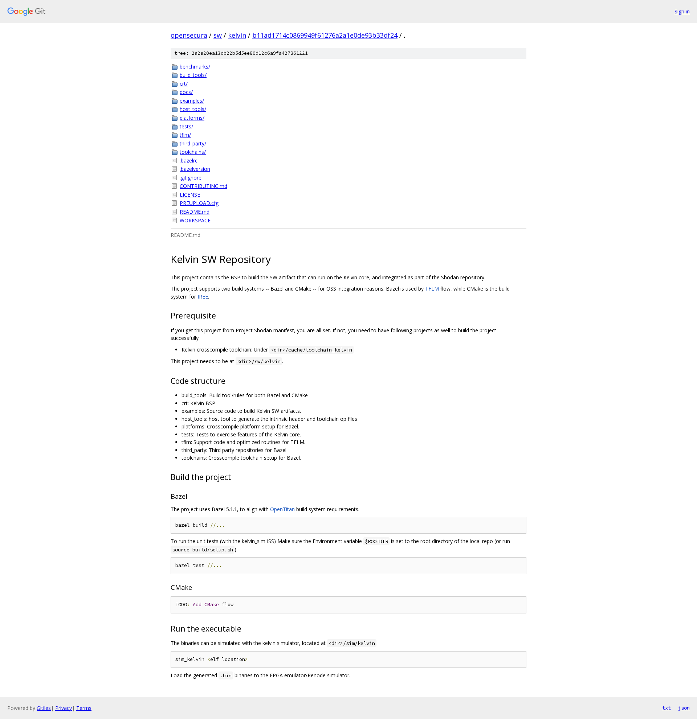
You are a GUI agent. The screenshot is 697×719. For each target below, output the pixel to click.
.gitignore (190, 177)
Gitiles (44, 707)
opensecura (189, 35)
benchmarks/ (195, 66)
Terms (83, 707)
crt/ (184, 83)
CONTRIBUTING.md (203, 185)
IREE (202, 296)
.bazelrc (188, 160)
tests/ (186, 126)
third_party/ (193, 143)
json (684, 707)
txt (666, 707)
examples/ (192, 100)
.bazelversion (195, 168)
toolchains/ (193, 151)
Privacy (63, 707)
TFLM (432, 288)
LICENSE (190, 194)
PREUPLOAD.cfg (199, 203)
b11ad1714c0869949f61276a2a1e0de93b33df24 (325, 35)
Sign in (682, 11)
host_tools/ (193, 109)
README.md (194, 211)
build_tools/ (193, 74)
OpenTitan (282, 509)
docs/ (186, 92)
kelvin (237, 35)
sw (217, 35)
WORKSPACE (195, 220)
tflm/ (185, 134)
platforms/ (192, 117)
